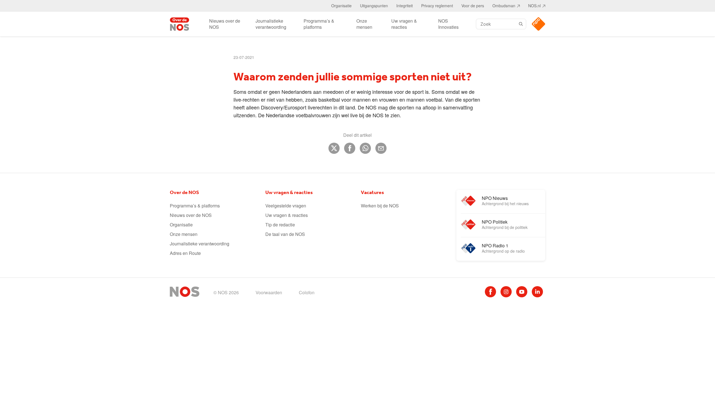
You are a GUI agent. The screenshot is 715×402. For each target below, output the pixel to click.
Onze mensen (364, 24)
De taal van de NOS (285, 234)
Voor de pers (472, 5)
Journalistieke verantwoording (271, 24)
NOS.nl (534, 5)
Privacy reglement (437, 5)
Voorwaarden (269, 292)
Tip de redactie (280, 224)
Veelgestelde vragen (285, 205)
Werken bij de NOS (380, 205)
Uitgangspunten (374, 5)
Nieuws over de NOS (224, 24)
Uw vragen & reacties (404, 24)
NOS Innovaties (448, 24)
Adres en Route (185, 253)
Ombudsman (503, 5)
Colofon (306, 292)
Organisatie (341, 5)
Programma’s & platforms (319, 24)
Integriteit (404, 5)
